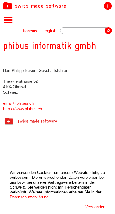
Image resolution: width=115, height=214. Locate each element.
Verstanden (95, 207)
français (30, 30)
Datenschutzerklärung (29, 197)
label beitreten (106, 7)
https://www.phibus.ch (22, 109)
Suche (108, 30)
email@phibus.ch (18, 103)
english (50, 30)
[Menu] (8, 19)
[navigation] (57, 5)
